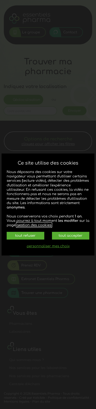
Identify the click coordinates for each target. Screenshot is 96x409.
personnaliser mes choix (48, 246)
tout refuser (25, 235)
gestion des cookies (34, 225)
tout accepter (70, 235)
